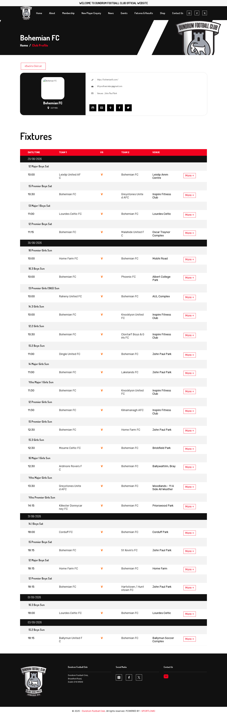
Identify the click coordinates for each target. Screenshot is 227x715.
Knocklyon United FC (132, 316)
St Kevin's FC (129, 550)
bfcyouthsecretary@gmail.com (109, 86)
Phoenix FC (128, 276)
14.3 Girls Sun (36, 306)
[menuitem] (39, 13)
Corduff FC (66, 532)
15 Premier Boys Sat (40, 186)
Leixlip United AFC (70, 176)
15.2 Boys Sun (37, 345)
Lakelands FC (129, 372)
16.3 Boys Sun (37, 268)
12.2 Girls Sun (36, 326)
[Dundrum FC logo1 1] (26, 13)
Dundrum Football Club (93, 711)
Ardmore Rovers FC (70, 468)
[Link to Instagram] (189, 13)
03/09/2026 (35, 622)
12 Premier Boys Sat (40, 224)
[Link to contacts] (101, 107)
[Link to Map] (110, 107)
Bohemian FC (129, 174)
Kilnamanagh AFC (132, 410)
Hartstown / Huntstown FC (132, 588)
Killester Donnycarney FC (70, 507)
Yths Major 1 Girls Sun (41, 382)
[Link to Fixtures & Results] (92, 107)
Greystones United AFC (132, 196)
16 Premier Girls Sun (40, 250)
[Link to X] (204, 13)
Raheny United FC (70, 296)
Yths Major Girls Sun (40, 477)
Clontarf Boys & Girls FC (132, 336)
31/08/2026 (34, 516)
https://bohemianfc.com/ (107, 79)
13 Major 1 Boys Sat (39, 205)
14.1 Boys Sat (36, 523)
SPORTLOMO (148, 711)
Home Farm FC (68, 258)
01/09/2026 (34, 597)
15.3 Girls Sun (36, 439)
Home (24, 45)
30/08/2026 (35, 242)
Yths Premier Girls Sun (42, 497)
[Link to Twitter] (128, 107)
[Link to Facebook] (197, 13)
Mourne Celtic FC (70, 448)
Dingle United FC (69, 354)
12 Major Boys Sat (39, 166)
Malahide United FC (132, 233)
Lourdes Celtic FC (70, 214)
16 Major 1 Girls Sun (39, 458)
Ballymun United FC (70, 639)
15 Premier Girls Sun (40, 421)
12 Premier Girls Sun (40, 402)
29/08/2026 (35, 159)
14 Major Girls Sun (39, 364)
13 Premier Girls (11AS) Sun (44, 288)
